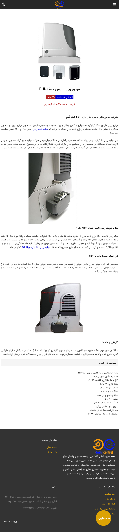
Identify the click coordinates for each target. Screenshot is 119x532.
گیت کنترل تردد (108, 504)
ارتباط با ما (52, 452)
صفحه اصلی (51, 447)
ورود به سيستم (10, 521)
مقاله (113, 514)
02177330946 (43, 508)
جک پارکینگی (109, 494)
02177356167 (28, 508)
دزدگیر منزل (110, 499)
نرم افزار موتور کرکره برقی (104, 509)
